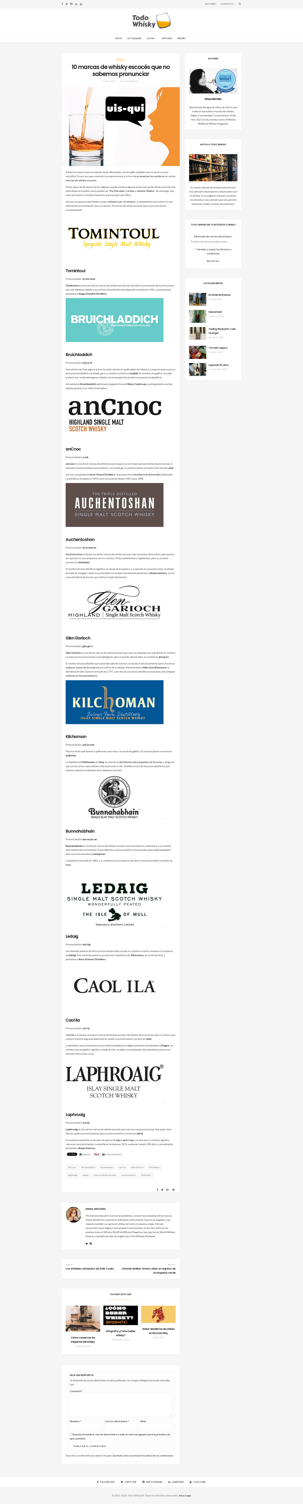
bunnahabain (106, 1167)
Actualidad (134, 38)
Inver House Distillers (102, 474)
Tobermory (137, 955)
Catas (150, 38)
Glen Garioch (137, 1167)
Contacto (227, 4)
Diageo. (165, 1045)
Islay (101, 761)
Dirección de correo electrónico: (213, 236)
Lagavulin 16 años (218, 365)
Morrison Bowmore (154, 667)
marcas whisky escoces (105, 1175)
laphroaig (72, 1175)
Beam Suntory (158, 572)
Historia (167, 38)
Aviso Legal (185, 1495)
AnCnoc (72, 1167)
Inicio (118, 38)
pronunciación (128, 1175)
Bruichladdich (88, 383)
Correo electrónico (117, 1421)
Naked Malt (215, 312)
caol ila (122, 1167)
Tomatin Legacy (217, 348)
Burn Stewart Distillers (92, 959)
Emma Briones (131, 81)
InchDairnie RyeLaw (219, 295)
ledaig (85, 1175)
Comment (76, 1391)
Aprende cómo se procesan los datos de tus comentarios (143, 1455)
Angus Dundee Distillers (93, 293)
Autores (210, 4)
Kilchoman (88, 761)
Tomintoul (146, 1175)
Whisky (181, 38)
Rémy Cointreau (136, 383)
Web (143, 1421)
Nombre (75, 1421)
